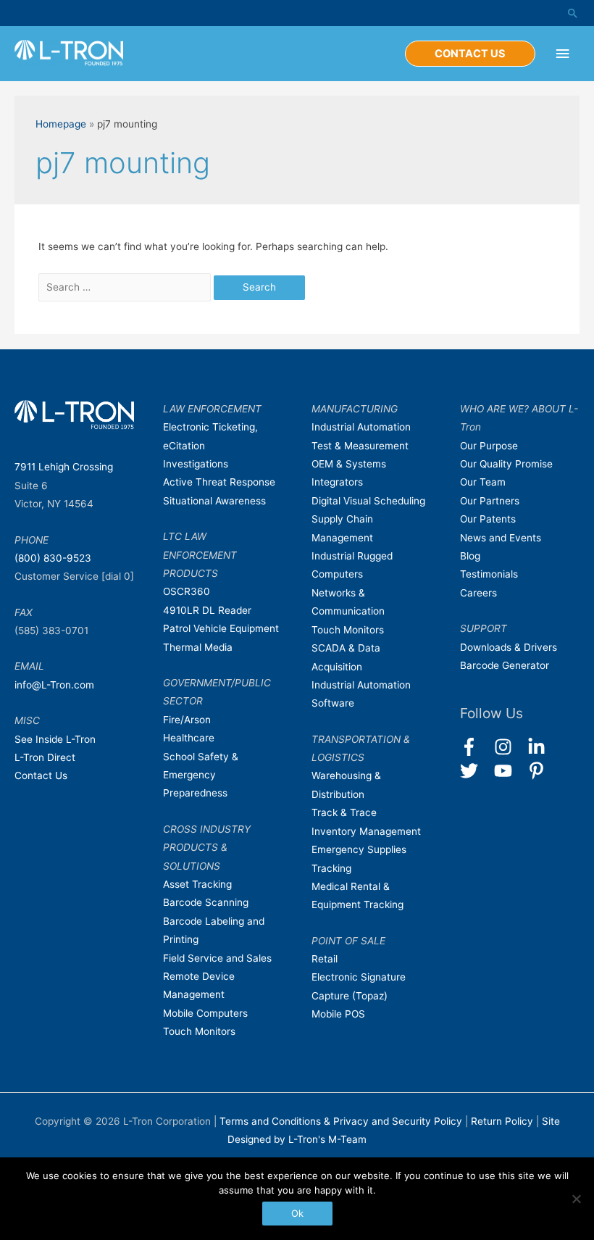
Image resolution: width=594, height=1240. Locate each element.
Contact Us (40, 775)
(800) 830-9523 (52, 558)
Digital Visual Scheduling (368, 501)
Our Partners (489, 501)
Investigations (195, 464)
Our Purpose (489, 446)
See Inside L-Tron (55, 739)
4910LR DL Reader (207, 610)
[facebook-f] (475, 747)
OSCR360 (186, 591)
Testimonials (489, 574)
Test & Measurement (360, 446)
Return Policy (503, 1121)
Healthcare (188, 738)
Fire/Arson (187, 719)
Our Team (483, 482)
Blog (470, 556)
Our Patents (488, 519)
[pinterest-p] (539, 771)
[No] (576, 1198)
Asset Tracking (197, 884)
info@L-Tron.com (54, 685)
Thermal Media (198, 647)
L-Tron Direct (44, 757)
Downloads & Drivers (508, 647)
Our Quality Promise (506, 464)
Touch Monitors (199, 1031)
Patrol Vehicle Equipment (221, 628)
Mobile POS (338, 1014)
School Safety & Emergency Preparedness (200, 775)
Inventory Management (366, 831)
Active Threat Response (219, 482)
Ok (297, 1213)
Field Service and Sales (217, 958)
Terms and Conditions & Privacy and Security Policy (340, 1121)
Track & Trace (344, 812)
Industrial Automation (361, 427)
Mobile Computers (205, 1013)
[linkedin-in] (543, 747)
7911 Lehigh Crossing (63, 467)
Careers (478, 593)
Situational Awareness (214, 501)
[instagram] (509, 747)
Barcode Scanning (205, 902)
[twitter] (475, 771)
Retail (324, 959)
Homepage (60, 124)
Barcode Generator (504, 665)
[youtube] (509, 771)
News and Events (500, 538)
